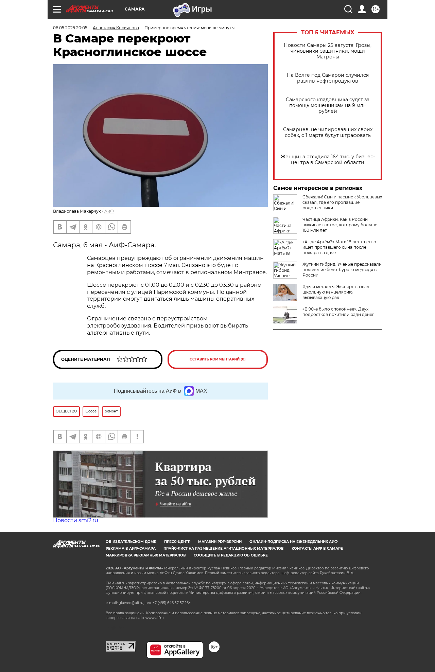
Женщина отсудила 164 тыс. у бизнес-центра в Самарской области (328, 159)
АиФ (109, 211)
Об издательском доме (131, 542)
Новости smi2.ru (75, 520)
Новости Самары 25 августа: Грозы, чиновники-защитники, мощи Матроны (327, 51)
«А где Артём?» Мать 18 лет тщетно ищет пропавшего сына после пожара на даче (339, 247)
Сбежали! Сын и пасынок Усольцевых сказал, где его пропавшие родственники (342, 202)
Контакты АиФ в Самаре (317, 548)
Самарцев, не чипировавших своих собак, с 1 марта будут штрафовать (327, 132)
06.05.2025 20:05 (70, 27)
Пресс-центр (177, 542)
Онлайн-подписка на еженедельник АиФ (293, 542)
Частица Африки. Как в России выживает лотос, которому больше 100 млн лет (339, 225)
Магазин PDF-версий (220, 542)
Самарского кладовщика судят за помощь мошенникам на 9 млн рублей (327, 105)
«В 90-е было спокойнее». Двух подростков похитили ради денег (338, 311)
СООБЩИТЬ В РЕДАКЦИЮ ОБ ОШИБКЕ (231, 555)
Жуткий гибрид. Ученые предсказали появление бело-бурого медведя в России (342, 270)
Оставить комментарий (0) (218, 359)
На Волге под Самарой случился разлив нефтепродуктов (328, 78)
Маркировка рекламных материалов (146, 555)
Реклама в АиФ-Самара (131, 548)
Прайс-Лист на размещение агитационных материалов (223, 548)
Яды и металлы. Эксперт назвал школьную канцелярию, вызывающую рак (335, 292)
